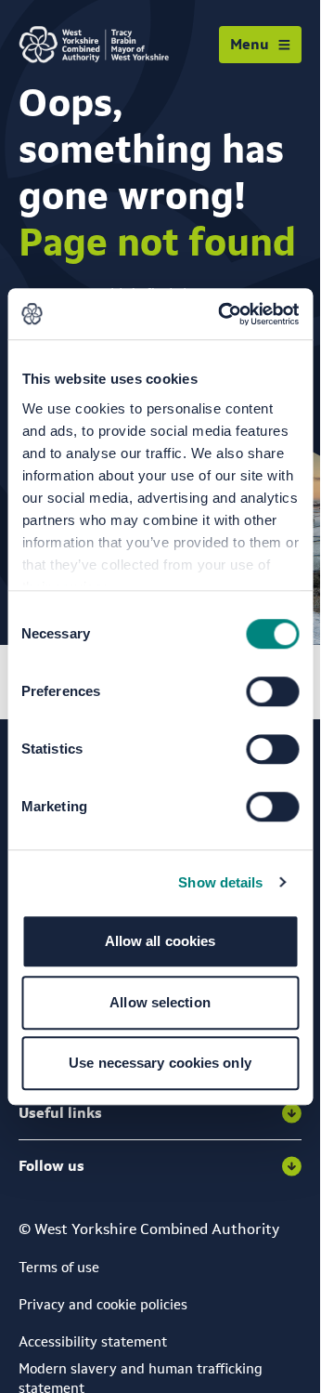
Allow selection (160, 1002)
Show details (220, 882)
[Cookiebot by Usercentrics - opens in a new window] (224, 314)
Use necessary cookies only (160, 1063)
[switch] (272, 691)
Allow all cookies (160, 941)
